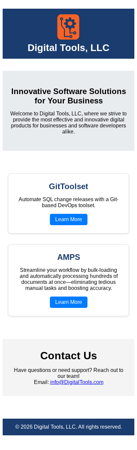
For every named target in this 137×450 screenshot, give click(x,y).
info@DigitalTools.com (76, 382)
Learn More (68, 219)
